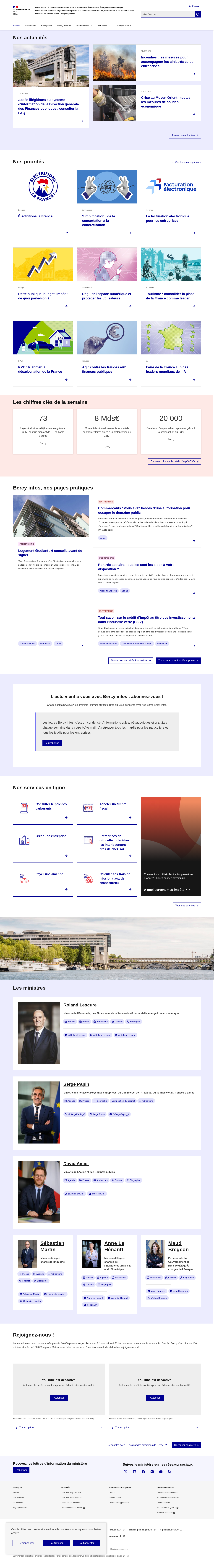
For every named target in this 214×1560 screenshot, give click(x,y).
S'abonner (21, 1470)
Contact (112, 1493)
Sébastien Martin (31, 1294)
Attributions (102, 1021)
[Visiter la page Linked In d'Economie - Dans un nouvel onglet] (134, 1472)
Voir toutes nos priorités (187, 162)
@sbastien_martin (32, 1301)
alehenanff (92, 1305)
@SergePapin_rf (76, 1114)
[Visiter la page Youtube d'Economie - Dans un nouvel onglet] (161, 1472)
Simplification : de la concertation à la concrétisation (98, 220)
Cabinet (119, 1021)
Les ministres (82, 25)
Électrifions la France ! (36, 216)
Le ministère (18, 1503)
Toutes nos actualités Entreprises (176, 660)
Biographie (135, 1021)
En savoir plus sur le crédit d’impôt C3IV (173, 461)
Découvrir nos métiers (186, 1445)
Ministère (102, 25)
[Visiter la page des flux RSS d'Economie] (170, 1472)
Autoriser (59, 1397)
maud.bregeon (180, 1291)
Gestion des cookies (119, 1549)
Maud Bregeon (158, 1291)
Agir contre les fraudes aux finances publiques (104, 369)
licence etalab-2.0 (118, 1556)
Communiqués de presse (71, 1508)
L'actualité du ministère (71, 1503)
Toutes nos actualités (183, 135)
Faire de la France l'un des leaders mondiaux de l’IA (167, 369)
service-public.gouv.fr (141, 1529)
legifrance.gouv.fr (169, 1529)
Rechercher (198, 14)
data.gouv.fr (115, 1536)
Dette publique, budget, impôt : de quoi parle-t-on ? (43, 296)
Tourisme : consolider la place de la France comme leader (170, 296)
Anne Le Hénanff (95, 1298)
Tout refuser (56, 1543)
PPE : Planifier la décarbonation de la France (40, 369)
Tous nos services (185, 905)
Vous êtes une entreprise (71, 1498)
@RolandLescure (76, 1035)
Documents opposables (119, 1503)
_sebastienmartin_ (56, 1294)
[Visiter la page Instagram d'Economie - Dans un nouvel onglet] (152, 1472)
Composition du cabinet (123, 1101)
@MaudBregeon (159, 1298)
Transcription (26, 1427)
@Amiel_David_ (76, 1193)
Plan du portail (115, 1498)
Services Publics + (164, 1513)
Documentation (163, 1503)
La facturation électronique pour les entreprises (167, 218)
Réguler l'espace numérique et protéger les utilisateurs (106, 296)
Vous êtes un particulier (71, 1493)
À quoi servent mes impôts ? (165, 889)
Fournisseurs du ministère (168, 1498)
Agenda (71, 1021)
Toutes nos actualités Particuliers (129, 660)
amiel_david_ (98, 1193)
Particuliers (30, 25)
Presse (195, 6)
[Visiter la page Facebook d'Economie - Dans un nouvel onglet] (143, 1472)
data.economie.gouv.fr (166, 1508)
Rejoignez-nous (123, 25)
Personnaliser (26, 1543)
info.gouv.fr (115, 1529)
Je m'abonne (52, 743)
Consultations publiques (167, 1493)
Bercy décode (64, 25)
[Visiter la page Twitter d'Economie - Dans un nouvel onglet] (126, 1472)
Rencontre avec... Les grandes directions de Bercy (135, 1445)
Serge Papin (98, 1114)
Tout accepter (86, 1543)
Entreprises (46, 25)
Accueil (16, 25)
